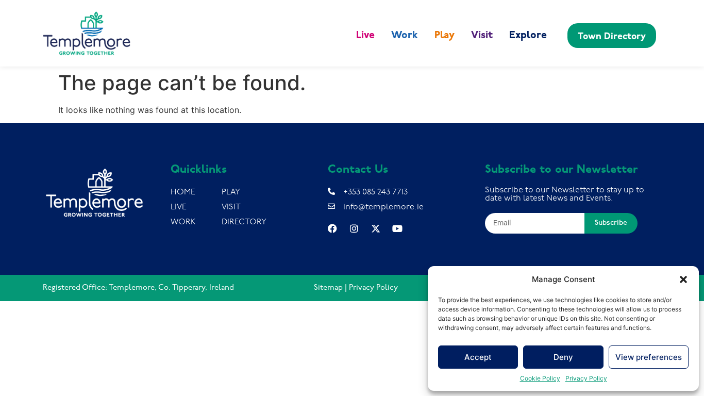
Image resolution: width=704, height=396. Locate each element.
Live (365, 35)
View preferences (648, 357)
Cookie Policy (540, 378)
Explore (528, 35)
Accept (478, 357)
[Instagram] (354, 228)
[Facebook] (332, 228)
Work (404, 35)
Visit (482, 35)
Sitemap (328, 288)
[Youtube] (397, 228)
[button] (683, 279)
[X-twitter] (375, 228)
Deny (563, 357)
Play (444, 35)
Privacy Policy (586, 378)
